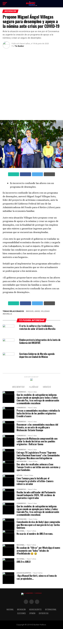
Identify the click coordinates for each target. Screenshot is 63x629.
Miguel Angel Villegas (38, 311)
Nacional (10, 609)
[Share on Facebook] (25, 174)
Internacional (50, 609)
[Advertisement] (31, 84)
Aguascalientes (35, 609)
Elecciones (21, 613)
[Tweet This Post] (37, 174)
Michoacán (21, 609)
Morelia (8, 314)
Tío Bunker (19, 46)
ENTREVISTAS (43, 613)
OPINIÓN (32, 613)
